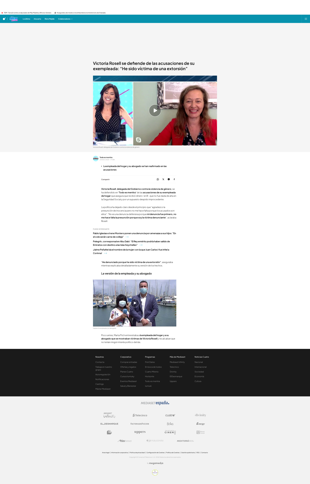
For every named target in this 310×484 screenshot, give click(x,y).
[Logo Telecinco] (140, 415)
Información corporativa (119, 452)
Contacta (99, 362)
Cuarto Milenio (152, 371)
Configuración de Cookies (155, 452)
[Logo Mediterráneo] (185, 441)
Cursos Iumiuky (127, 376)
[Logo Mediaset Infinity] (109, 415)
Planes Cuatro (126, 371)
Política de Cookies (172, 452)
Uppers (173, 381)
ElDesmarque (176, 376)
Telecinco (174, 367)
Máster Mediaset (103, 389)
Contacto (204, 452)
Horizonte (149, 376)
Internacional (201, 367)
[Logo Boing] (170, 424)
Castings (99, 384)
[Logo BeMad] (109, 432)
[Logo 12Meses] (201, 432)
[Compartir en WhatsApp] (158, 179)
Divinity (173, 371)
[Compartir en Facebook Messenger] (169, 179)
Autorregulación (102, 374)
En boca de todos (153, 367)
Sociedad (199, 371)
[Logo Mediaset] (155, 404)
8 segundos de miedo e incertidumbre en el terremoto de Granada (81, 13)
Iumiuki (148, 386)
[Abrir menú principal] (306, 19)
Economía (199, 376)
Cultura (198, 381)
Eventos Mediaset (128, 381)
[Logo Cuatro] (170, 415)
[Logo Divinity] (200, 415)
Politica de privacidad (137, 452)
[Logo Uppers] (140, 432)
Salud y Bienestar (128, 386)
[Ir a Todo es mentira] (13, 19)
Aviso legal (105, 452)
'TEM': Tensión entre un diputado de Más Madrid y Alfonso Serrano (27, 13)
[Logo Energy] (200, 424)
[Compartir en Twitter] (163, 179)
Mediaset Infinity (177, 362)
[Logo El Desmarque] (109, 424)
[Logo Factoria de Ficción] (140, 424)
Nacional (199, 362)
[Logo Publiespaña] (155, 441)
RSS (198, 452)
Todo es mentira (106, 157)
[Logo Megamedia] (156, 463)
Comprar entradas (128, 362)
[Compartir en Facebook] (174, 179)
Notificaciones (102, 379)
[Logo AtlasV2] (125, 441)
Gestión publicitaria (188, 452)
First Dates (150, 362)
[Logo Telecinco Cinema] (170, 432)
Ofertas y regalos (128, 367)
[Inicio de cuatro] (4, 19)
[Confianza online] (155, 474)
